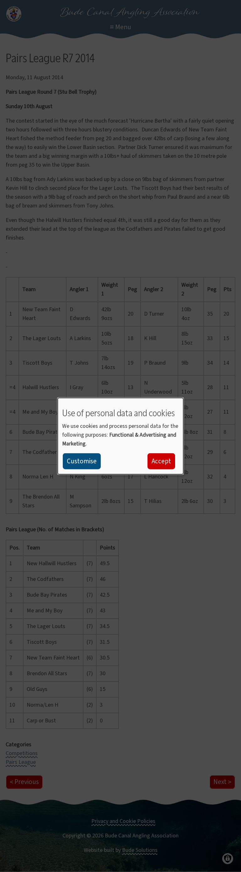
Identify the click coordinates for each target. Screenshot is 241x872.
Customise (82, 461)
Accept (161, 461)
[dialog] (120, 436)
